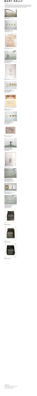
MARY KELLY (13, 1)
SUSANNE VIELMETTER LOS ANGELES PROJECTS (11, 386)
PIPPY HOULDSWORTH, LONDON (9, 388)
